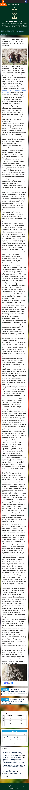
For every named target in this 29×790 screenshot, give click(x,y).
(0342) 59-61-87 (6, 25)
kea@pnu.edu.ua (7, 26)
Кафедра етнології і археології (15, 21)
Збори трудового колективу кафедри (11, 757)
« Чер (13, 743)
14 (14, 737)
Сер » (16, 743)
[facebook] (14, 7)
